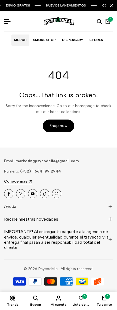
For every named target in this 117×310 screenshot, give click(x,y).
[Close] (110, 5)
